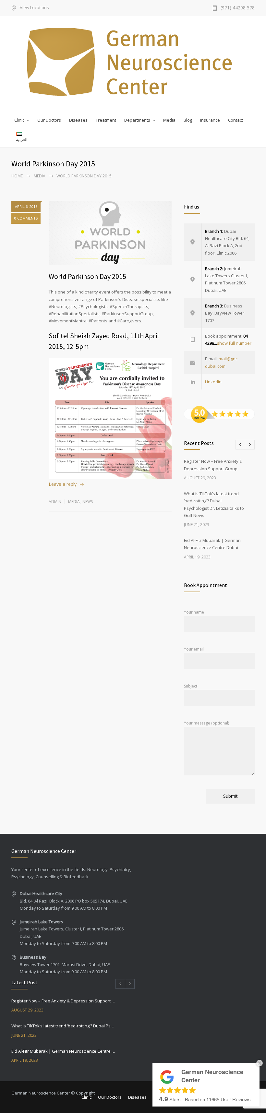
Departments (137, 120)
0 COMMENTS (26, 218)
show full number (234, 343)
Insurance (210, 120)
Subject (190, 686)
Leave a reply (63, 484)
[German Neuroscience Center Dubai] (133, 61)
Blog (188, 120)
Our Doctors (49, 120)
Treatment (106, 120)
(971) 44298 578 (238, 8)
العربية (22, 139)
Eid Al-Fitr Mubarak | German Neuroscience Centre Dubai (63, 1051)
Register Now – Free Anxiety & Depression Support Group (63, 1001)
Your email (194, 649)
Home (17, 176)
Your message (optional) (206, 723)
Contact (235, 120)
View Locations (34, 8)
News (87, 501)
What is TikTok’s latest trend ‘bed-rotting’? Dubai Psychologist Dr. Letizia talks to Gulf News (63, 1026)
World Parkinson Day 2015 (87, 276)
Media (169, 120)
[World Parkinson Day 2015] (110, 233)
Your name (194, 612)
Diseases (78, 120)
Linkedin (213, 382)
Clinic (19, 120)
